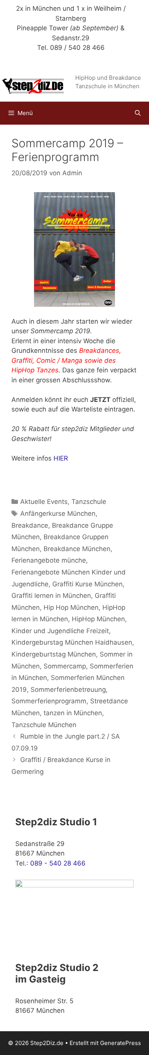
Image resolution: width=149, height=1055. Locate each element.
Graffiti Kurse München (87, 584)
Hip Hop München (71, 607)
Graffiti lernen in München (51, 595)
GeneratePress (120, 1043)
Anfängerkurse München (58, 513)
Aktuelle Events (44, 501)
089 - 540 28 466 (58, 863)
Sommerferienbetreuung (68, 689)
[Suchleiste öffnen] (137, 113)
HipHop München (98, 619)
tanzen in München (73, 713)
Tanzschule (88, 501)
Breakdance (29, 525)
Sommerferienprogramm (48, 701)
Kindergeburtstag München (53, 654)
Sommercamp (65, 666)
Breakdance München (77, 549)
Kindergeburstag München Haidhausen (71, 642)
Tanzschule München (43, 725)
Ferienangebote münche (48, 560)
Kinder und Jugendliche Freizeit (60, 631)
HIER (60, 458)
